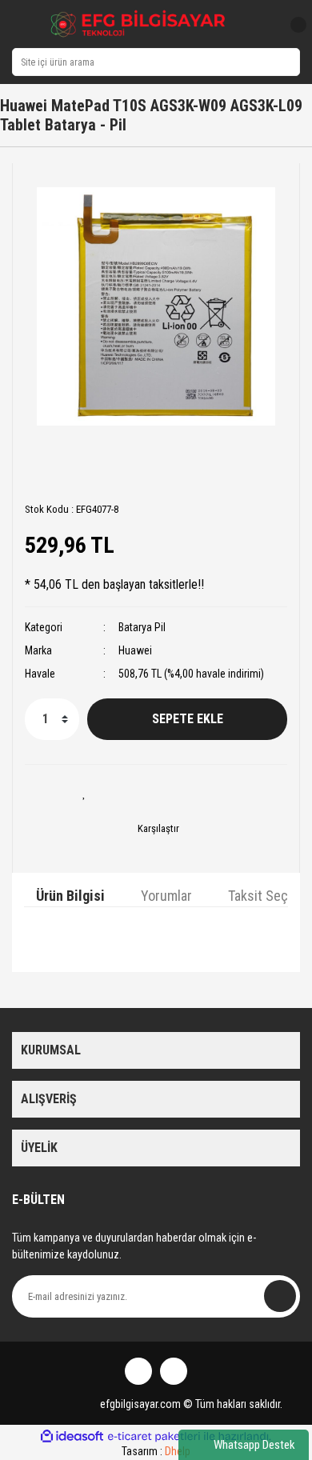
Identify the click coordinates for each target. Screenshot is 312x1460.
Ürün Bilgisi (70, 895)
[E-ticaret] (154, 1436)
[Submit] (280, 1296)
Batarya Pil (142, 627)
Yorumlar (166, 895)
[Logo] (138, 24)
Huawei (135, 650)
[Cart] (292, 25)
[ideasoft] (72, 1436)
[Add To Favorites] (84, 793)
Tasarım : (156, 1451)
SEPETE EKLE (187, 718)
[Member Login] (262, 25)
